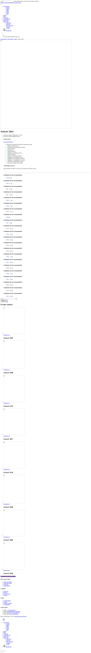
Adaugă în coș (4, 300)
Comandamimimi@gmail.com (13, 611)
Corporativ (5, 634)
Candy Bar (5, 584)
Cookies (5, 602)
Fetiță (15, 39)
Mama (7, 629)
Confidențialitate (7, 600)
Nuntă (4, 631)
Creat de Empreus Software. (20, 616)
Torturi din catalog (7, 583)
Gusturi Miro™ (6, 585)
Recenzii (5, 592)
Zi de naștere (10, 39)
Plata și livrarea (6, 594)
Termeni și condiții (7, 603)
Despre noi (5, 591)
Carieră (8, 644)
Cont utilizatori (6, 604)
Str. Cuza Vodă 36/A (15, 612)
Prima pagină (3, 39)
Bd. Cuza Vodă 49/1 (13, 614)
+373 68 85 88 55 (11, 610)
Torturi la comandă (7, 582)
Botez (4, 632)
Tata (7, 630)
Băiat (7, 626)
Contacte (5, 595)
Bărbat (7, 625)
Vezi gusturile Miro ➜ (8, 142)
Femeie (8, 623)
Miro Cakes (6, 637)
